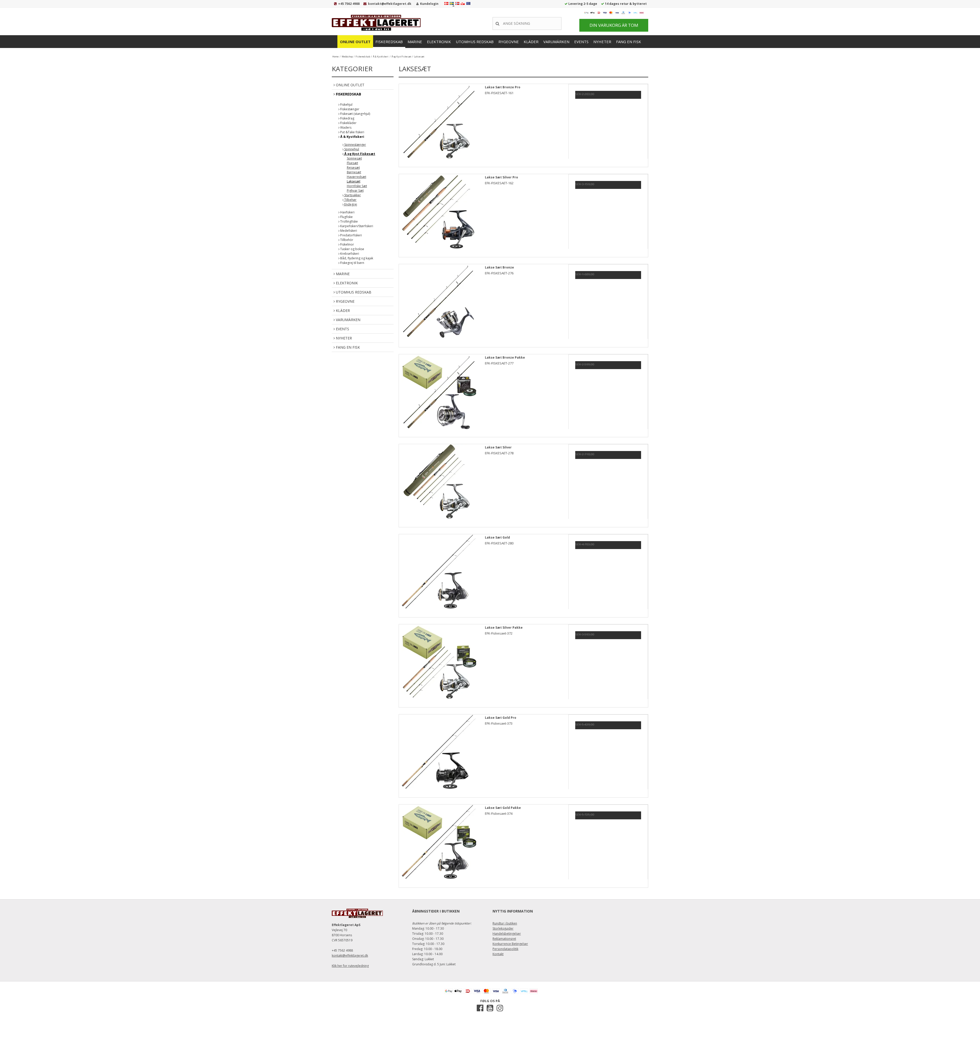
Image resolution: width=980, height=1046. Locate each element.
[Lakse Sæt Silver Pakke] (439, 664)
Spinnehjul (351, 149)
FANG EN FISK (628, 41)
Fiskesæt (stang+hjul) (354, 114)
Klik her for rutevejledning (350, 966)
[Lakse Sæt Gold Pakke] (439, 844)
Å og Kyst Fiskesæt (359, 154)
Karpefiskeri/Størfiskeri (356, 226)
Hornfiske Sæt (357, 186)
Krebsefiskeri (349, 253)
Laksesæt (353, 181)
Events (581, 41)
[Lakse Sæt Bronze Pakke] (439, 394)
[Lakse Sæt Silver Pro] (439, 214)
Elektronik (439, 41)
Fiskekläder (348, 123)
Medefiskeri (348, 230)
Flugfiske (346, 217)
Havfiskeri (346, 212)
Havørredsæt (356, 177)
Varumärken (556, 41)
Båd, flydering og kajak (356, 258)
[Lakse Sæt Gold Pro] (439, 754)
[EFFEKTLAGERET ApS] (378, 23)
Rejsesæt (353, 167)
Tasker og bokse (351, 249)
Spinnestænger (355, 144)
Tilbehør (350, 200)
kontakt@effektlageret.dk (389, 4)
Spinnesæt (354, 158)
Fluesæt (352, 163)
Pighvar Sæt (355, 190)
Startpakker (352, 195)
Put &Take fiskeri (351, 132)
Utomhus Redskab (475, 41)
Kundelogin (429, 4)
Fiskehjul (345, 104)
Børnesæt (354, 172)
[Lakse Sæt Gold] (439, 574)
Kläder (531, 41)
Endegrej (350, 204)
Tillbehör (346, 240)
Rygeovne (508, 41)
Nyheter (602, 41)
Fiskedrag (346, 118)
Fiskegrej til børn (351, 263)
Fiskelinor (346, 244)
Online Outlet (355, 41)
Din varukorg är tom (614, 25)
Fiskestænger (349, 109)
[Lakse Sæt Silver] (439, 484)
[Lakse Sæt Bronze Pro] (439, 124)
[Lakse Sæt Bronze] (439, 304)
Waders (345, 127)
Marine (415, 41)
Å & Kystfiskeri (351, 137)
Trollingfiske (348, 221)
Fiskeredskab (389, 41)
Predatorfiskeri (350, 235)
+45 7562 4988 (349, 4)
